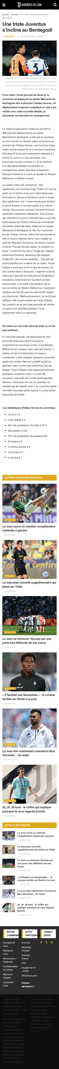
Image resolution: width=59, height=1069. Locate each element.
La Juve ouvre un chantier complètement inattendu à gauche (28, 528)
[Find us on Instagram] (52, 942)
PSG (24, 963)
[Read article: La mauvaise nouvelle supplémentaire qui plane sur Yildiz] (29, 559)
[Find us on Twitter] (46, 942)
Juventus (14, 14)
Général (9, 576)
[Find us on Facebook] (41, 942)
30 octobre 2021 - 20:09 (31, 36)
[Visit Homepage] (29, 5)
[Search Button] (55, 4)
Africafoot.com (29, 975)
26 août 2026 (9, 535)
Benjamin (10, 36)
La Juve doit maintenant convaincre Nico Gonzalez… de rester (28, 753)
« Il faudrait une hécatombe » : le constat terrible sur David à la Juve (28, 697)
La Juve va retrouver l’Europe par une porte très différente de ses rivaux (26, 641)
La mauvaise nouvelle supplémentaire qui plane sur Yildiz (29, 584)
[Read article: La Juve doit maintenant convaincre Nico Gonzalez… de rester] (29, 728)
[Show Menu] (3, 5)
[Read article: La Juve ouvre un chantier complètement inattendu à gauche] (29, 503)
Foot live (26, 942)
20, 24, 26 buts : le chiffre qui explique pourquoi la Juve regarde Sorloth (26, 809)
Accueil (5, 14)
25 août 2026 (9, 591)
